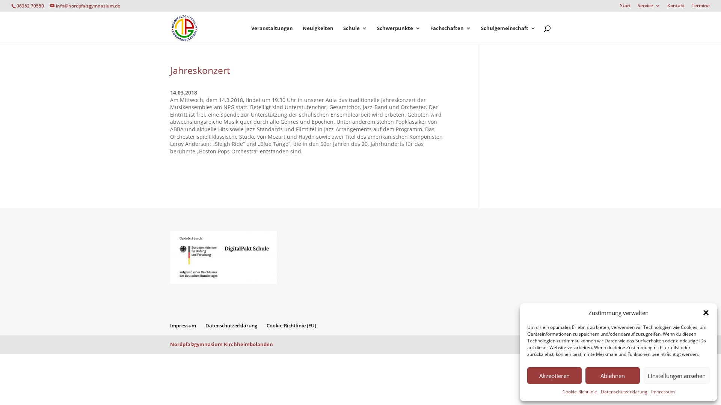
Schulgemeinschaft (504, 29)
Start (625, 6)
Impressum (663, 391)
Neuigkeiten (318, 29)
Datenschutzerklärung (624, 391)
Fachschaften (447, 29)
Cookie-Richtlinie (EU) (291, 325)
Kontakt (676, 6)
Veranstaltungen (272, 29)
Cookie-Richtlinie (580, 391)
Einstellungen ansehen (677, 376)
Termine (701, 6)
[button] (706, 312)
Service (645, 6)
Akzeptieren (554, 376)
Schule (351, 29)
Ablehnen (612, 376)
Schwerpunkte (395, 29)
